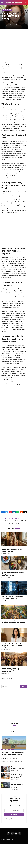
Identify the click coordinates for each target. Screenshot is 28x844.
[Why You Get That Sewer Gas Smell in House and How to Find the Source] (14, 743)
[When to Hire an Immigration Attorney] (5, 769)
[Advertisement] (14, 47)
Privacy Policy (14, 819)
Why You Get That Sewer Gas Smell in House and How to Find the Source (13, 754)
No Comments (21, 24)
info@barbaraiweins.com (7, 839)
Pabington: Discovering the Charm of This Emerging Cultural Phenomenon (13, 622)
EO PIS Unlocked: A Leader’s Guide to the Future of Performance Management (12, 598)
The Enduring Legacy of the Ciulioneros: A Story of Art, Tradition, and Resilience (13, 669)
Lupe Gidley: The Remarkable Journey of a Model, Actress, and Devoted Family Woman (13, 645)
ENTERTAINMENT (7, 9)
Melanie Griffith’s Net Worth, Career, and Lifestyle (20, 522)
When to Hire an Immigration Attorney (17, 767)
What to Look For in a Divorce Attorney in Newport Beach (17, 776)
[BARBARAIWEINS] (15, 2)
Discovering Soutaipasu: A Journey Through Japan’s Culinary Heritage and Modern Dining (12, 573)
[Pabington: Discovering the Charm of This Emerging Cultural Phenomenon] (14, 612)
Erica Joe (5, 22)
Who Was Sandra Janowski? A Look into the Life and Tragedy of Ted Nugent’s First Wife (12, 549)
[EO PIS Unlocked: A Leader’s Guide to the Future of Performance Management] (14, 588)
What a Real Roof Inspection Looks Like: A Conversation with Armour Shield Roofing (18, 785)
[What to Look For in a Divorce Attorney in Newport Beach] (5, 776)
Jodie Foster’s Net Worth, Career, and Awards (8, 522)
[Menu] (2, 2)
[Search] (26, 2)
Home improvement (7, 749)
